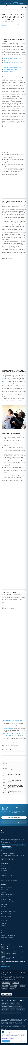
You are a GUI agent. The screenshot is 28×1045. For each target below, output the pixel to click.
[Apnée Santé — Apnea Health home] (10, 7)
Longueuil (4, 1006)
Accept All (6, 1041)
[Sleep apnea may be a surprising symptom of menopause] (14, 30)
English (15, 3)
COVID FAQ (4, 904)
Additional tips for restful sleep (10, 69)
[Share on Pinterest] (9, 753)
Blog (2, 930)
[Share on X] (6, 753)
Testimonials (4, 928)
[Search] (22, 7)
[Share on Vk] (18, 753)
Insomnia (3, 892)
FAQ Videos (4, 906)
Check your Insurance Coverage (9, 880)
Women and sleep (10, 21)
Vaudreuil (18, 1013)
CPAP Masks (5, 985)
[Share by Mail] (24, 753)
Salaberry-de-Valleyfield (7, 1013)
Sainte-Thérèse (20, 1009)
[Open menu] (25, 7)
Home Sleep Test (5, 868)
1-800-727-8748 (7, 1)
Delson (12, 1003)
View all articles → (5, 966)
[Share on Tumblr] (15, 753)
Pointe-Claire (5, 1009)
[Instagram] (8, 3)
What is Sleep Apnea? (6, 887)
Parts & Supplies (13, 985)
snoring (17, 221)
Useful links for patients (7, 937)
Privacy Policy (5, 1038)
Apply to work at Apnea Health (8, 935)
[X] (12, 859)
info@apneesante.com (9, 853)
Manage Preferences (14, 1041)
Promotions (4, 988)
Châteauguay (5, 1003)
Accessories (22, 985)
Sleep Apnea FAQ (5, 897)
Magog (10, 1006)
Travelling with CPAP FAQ (7, 901)
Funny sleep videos (6, 916)
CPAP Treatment (5, 873)
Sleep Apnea (4, 21)
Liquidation (12, 988)
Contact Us (4, 925)
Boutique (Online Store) (6, 940)
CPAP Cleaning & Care (6, 875)
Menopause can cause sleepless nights (12, 58)
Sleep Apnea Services (6, 866)
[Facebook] (6, 3)
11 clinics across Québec (20, 1)
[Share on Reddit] (21, 753)
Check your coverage (14, 822)
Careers (3, 932)
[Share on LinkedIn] (12, 753)
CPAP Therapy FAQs (6, 899)
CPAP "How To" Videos (7, 909)
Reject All (22, 1041)
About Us (3, 923)
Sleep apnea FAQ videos (7, 913)
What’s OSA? (6, 60)
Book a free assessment (9, 402)
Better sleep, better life (8, 71)
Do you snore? (4, 889)
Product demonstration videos (8, 911)
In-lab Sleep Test (5, 870)
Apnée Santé (14, 742)
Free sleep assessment (14, 817)
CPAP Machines (16, 982)
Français (21, 3)
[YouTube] (11, 3)
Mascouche (17, 1006)
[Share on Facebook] (3, 753)
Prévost (12, 1009)
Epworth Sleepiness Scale (7, 894)
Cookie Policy (11, 1038)
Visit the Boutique (6, 982)
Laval (18, 1003)
